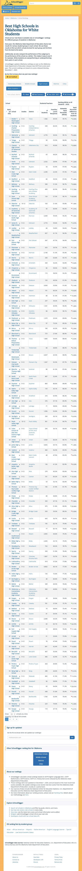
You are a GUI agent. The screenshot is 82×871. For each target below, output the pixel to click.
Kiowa (31, 496)
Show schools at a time (16, 714)
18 (9, 228)
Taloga (31, 140)
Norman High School (16, 254)
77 (9, 579)
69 (9, 534)
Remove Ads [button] (16, 11)
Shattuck (32, 280)
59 (9, 476)
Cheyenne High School (16, 269)
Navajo (31, 709)
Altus (30, 506)
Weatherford (33, 233)
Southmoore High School (16, 537)
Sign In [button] (6, 11)
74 (9, 561)
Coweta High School (16, 604)
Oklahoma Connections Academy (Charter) (33, 592)
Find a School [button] (7, 7)
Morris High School (16, 259)
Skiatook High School (16, 677)
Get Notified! (13, 77)
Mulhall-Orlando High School (16, 156)
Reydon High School (16, 168)
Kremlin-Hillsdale (32, 312)
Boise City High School (16, 324)
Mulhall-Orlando (31, 155)
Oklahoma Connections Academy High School (16, 592)
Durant (31, 411)
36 (9, 328)
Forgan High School (16, 599)
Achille (31, 624)
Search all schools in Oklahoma (21, 808)
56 (9, 455)
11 (9, 184)
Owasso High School (16, 286)
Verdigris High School (16, 417)
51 (9, 421)
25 (9, 268)
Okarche (31, 204)
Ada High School (15, 402)
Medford (32, 179)
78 (9, 584)
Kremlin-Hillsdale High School (16, 313)
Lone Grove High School (15, 659)
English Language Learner (55, 829)
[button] (14, 88)
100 (9, 709)
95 (9, 681)
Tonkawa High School (16, 525)
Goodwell (32, 681)
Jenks (30, 445)
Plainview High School (16, 248)
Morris (31, 258)
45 (9, 389)
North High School (16, 163)
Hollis (31, 574)
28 (9, 285)
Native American (39, 829)
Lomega (31, 406)
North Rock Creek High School (16, 378)
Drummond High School (16, 276)
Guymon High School (16, 384)
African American (18, 829)
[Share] (78, 3)
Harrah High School (16, 647)
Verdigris (32, 416)
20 (9, 240)
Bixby (30, 541)
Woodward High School (16, 547)
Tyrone (31, 614)
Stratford (32, 396)
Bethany (31, 184)
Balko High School (15, 483)
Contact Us (15, 860)
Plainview (32, 247)
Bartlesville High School (16, 700)
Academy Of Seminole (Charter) (33, 211)
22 (9, 253)
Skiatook (31, 676)
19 (9, 233)
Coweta (31, 603)
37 (9, 334)
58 (9, 471)
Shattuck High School (16, 281)
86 (9, 629)
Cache (31, 518)
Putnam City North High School (16, 364)
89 (9, 646)
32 (9, 306)
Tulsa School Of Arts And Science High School (16, 433)
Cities (64, 84)
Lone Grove (32, 657)
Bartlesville (32, 697)
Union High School (16, 441)
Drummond (33, 273)
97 (9, 691)
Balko (30, 482)
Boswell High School (16, 530)
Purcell (31, 691)
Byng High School (15, 672)
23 (9, 258)
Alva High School (15, 472)
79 (9, 589)
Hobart (31, 290)
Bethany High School (16, 185)
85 (9, 624)
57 (9, 464)
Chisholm (32, 263)
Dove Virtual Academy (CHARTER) (33, 198)
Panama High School (16, 705)
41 (9, 362)
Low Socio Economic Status (25, 832)
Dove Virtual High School (16, 198)
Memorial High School (16, 136)
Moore (31, 355)
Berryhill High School (16, 653)
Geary (31, 686)
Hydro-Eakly (33, 389)
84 (9, 619)
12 (9, 189)
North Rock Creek (32, 377)
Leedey (31, 228)
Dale (30, 301)
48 (9, 406)
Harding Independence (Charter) (34, 128)
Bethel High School (16, 585)
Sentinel (31, 369)
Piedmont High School (16, 319)
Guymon (31, 383)
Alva (30, 471)
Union (31, 440)
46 (9, 396)
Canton (31, 476)
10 (9, 179)
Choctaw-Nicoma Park (33, 557)
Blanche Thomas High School (16, 371)
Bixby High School (15, 542)
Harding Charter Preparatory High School (16, 129)
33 (9, 311)
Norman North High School (15, 218)
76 (9, 574)
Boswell (31, 529)
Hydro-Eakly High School (15, 391)
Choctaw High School (16, 557)
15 (9, 209)
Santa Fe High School (16, 224)
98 (9, 697)
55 (9, 450)
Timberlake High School (16, 351)
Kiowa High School (16, 497)
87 (9, 636)
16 (9, 216)
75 (9, 567)
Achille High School (16, 625)
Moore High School (16, 620)
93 (9, 671)
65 (9, 511)
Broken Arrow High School (15, 569)
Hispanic (29, 829)
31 (9, 301)
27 (9, 280)
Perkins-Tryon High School (15, 666)
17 (9, 223)
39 (9, 348)
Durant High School (16, 412)
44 (9, 383)
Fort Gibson (33, 240)
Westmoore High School (16, 358)
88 (9, 641)
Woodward (32, 546)
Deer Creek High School (15, 174)
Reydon (31, 167)
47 (9, 401)
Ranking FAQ (58, 793)
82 (9, 608)
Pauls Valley (33, 421)
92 (9, 664)
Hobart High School (16, 291)
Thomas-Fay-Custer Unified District (33, 489)
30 (9, 296)
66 (9, 518)
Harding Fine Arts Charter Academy (33, 191)
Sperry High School (16, 552)
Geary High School (16, 687)
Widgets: (14, 814)
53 (9, 440)
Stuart (31, 641)
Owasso (31, 285)
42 (9, 369)
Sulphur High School (16, 451)
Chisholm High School (16, 264)
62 (9, 496)
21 (9, 247)
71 (9, 546)
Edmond (31, 135)
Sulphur (31, 450)
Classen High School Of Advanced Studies (16, 148)
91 (9, 657)
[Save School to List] (19, 119)
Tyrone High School (16, 615)
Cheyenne (32, 268)
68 (9, 529)
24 (9, 263)
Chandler (32, 501)
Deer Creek (32, 172)
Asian (9, 829)
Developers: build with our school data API (25, 816)
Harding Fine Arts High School (16, 191)
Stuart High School (16, 642)
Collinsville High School (16, 562)
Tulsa (30, 119)
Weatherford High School (16, 236)
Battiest (31, 608)
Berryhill (32, 652)
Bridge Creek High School (15, 513)
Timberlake (32, 348)
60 (9, 482)
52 (9, 429)
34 (9, 318)
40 (9, 355)
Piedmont (32, 318)
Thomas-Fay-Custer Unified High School (16, 490)
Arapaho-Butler (32, 465)
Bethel (31, 584)
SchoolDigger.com (39, 867)
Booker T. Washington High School (16, 121)
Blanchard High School (16, 335)
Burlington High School (16, 580)
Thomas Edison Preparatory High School (16, 342)
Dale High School (15, 302)
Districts (56, 84)
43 (9, 376)
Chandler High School (16, 502)
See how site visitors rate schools (22, 810)
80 (9, 598)
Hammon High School (16, 297)
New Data (36, 857)
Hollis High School (15, 575)
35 (9, 323)
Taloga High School (16, 141)
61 (9, 487)
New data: (14, 812)
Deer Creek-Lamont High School (16, 458)
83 (9, 614)
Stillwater (32, 306)
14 (9, 204)
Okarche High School (16, 205)
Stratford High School (16, 397)
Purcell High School (16, 692)
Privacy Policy (58, 857)
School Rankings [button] (20, 7)
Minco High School (16, 329)
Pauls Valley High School (15, 423)
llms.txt (36, 862)
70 (9, 541)
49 (9, 411)
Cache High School (16, 519)
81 (9, 603)
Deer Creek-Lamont (33, 456)
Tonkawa (32, 524)
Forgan (31, 598)
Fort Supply (32, 629)
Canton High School (16, 477)
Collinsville (32, 561)
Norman (31, 216)
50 (9, 416)
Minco (31, 328)
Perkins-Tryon (33, 664)
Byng (30, 671)
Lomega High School (16, 407)
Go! (72, 737)
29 (9, 290)
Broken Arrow (33, 567)
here (26, 795)
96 (9, 686)
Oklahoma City (34, 145)
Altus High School (15, 507)
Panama (31, 704)
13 (9, 196)
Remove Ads (58, 862)
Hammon (32, 296)
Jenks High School (15, 446)
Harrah (31, 646)
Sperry (31, 551)
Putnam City (33, 362)
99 (9, 704)
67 (9, 524)
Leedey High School (16, 229)
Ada (30, 401)
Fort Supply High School (16, 631)
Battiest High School (16, 609)
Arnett (31, 636)
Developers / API (38, 860)
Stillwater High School (16, 307)
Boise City (32, 323)
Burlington (32, 579)
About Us (15, 857)
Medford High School (16, 180)
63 (9, 501)
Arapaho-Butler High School (15, 466)
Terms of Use (58, 860)
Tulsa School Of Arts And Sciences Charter (33, 432)
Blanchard (32, 334)
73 (9, 556)
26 (9, 273)
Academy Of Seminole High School (16, 211)
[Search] (75, 3)
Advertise (15, 862)
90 (9, 652)
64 (9, 506)
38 (9, 339)
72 (9, 551)
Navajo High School (16, 710)
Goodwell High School (16, 682)
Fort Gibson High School (16, 242)
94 (9, 676)
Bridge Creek (33, 511)
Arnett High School (16, 637)
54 (9, 445)
